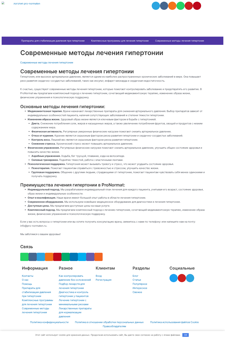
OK (185, 335)
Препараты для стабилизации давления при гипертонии (52, 40)
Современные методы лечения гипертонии (179, 40)
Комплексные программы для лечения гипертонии (120, 40)
